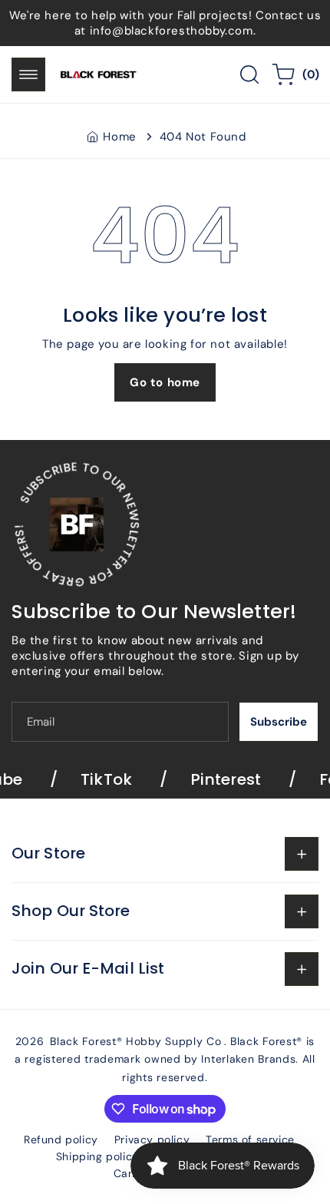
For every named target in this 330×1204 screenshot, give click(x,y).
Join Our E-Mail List (88, 968)
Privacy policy (152, 1139)
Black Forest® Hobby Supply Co (135, 1041)
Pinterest (218, 779)
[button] (28, 74)
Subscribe (278, 721)
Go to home (165, 382)
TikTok (98, 779)
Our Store (48, 853)
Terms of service (250, 1139)
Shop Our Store (71, 910)
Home (119, 136)
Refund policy (61, 1139)
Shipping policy (97, 1156)
